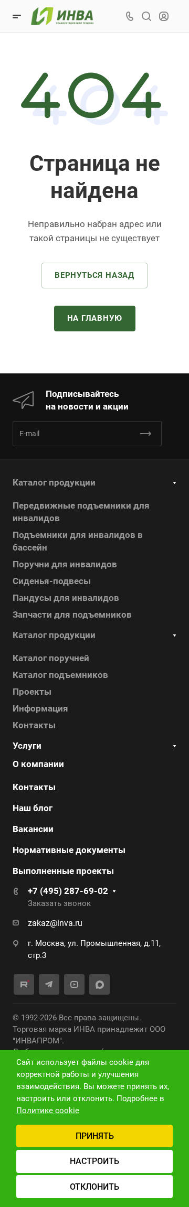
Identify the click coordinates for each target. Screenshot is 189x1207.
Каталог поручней (51, 658)
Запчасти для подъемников (72, 614)
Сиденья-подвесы (52, 581)
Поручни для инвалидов (65, 564)
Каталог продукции (54, 482)
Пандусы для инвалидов (66, 597)
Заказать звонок (59, 903)
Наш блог (32, 808)
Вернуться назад (94, 275)
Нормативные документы (69, 850)
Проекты (32, 691)
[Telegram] (49, 984)
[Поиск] (146, 16)
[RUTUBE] (24, 984)
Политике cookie (47, 1110)
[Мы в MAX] (99, 984)
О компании (38, 764)
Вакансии (33, 829)
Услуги (27, 745)
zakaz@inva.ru (55, 923)
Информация (40, 708)
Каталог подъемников (60, 675)
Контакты (34, 725)
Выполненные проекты (63, 871)
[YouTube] (74, 984)
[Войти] (164, 16)
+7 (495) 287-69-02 (68, 891)
